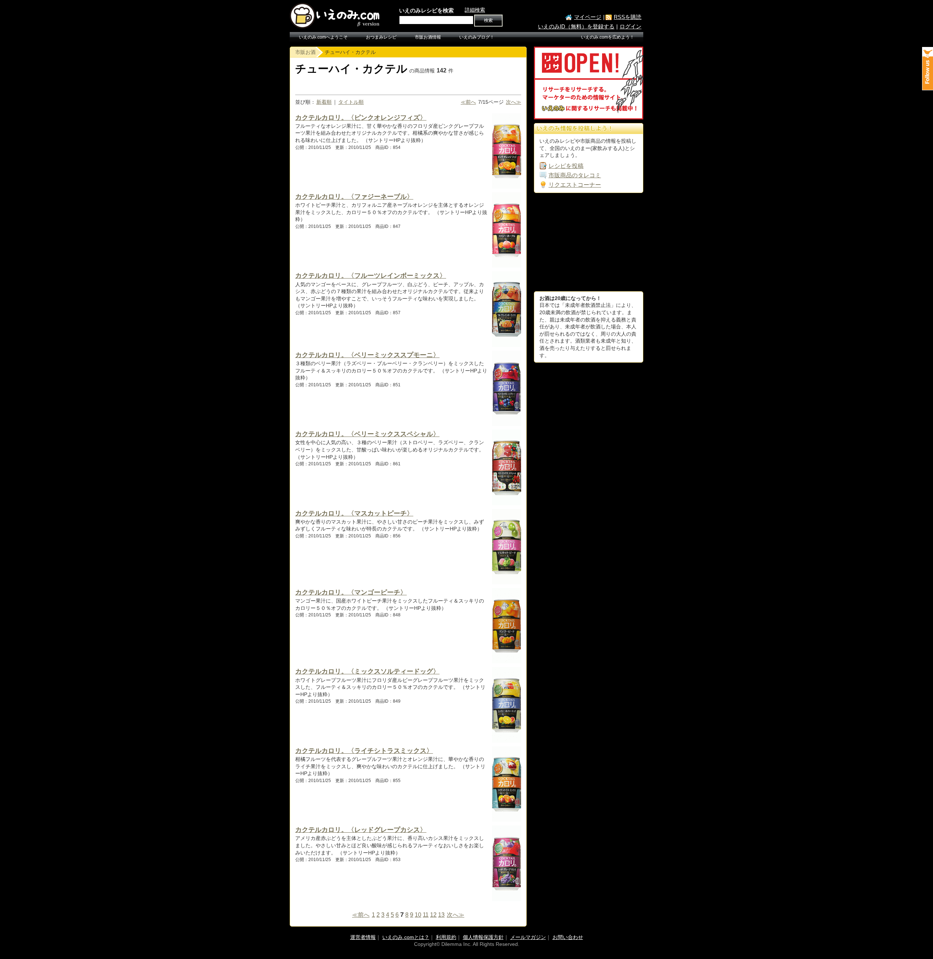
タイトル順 (351, 102)
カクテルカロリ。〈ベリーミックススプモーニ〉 (367, 355)
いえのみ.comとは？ (405, 937)
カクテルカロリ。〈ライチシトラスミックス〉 (364, 750)
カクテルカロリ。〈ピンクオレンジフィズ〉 (360, 117)
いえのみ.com (335, 15)
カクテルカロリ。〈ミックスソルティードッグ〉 (367, 671)
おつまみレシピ (381, 37)
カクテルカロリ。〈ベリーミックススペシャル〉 (367, 434)
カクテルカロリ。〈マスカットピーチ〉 (354, 513)
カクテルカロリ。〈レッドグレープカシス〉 (360, 829)
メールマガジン (528, 937)
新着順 (324, 102)
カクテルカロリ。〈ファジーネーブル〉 (354, 196)
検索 (488, 20)
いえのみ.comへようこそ (323, 37)
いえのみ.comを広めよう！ (607, 37)
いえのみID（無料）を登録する (576, 26)
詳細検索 (475, 10)
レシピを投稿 (566, 166)
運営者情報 (363, 937)
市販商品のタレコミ (575, 175)
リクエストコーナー (575, 185)
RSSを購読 (627, 17)
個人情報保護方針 (483, 937)
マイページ (587, 17)
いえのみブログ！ (476, 37)
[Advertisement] (588, 242)
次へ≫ (513, 102)
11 (426, 915)
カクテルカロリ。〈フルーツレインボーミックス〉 (370, 275)
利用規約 (446, 937)
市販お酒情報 (428, 37)
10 (418, 915)
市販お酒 (305, 52)
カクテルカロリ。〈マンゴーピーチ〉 (351, 592)
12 (433, 915)
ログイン (630, 26)
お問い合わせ (568, 937)
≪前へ (468, 102)
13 (441, 915)
